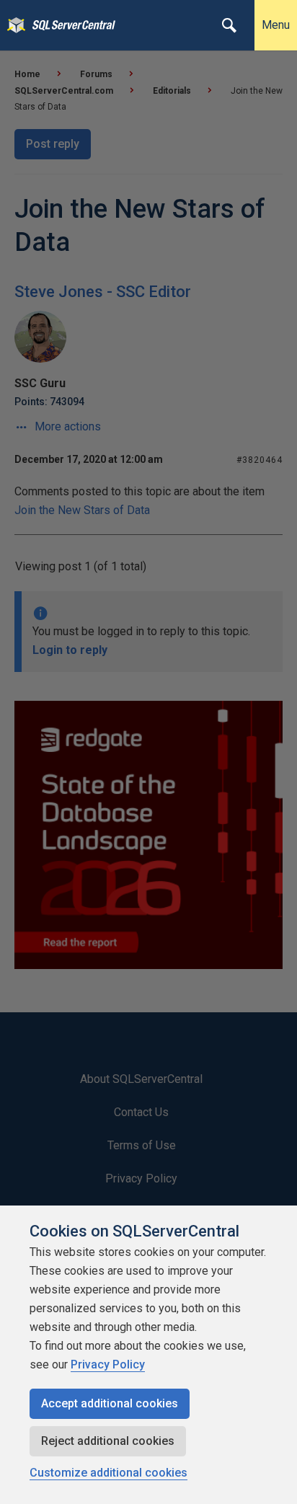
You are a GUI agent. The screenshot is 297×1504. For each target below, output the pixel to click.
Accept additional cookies (109, 1403)
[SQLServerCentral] (12, 25)
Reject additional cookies (107, 1441)
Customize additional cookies (108, 1472)
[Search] (229, 25)
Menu (276, 25)
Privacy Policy (108, 1364)
